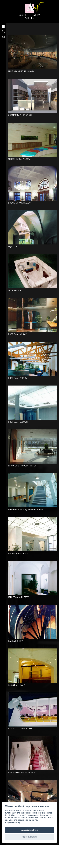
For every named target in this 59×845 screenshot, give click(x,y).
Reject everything (29, 837)
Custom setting (12, 822)
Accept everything (29, 830)
